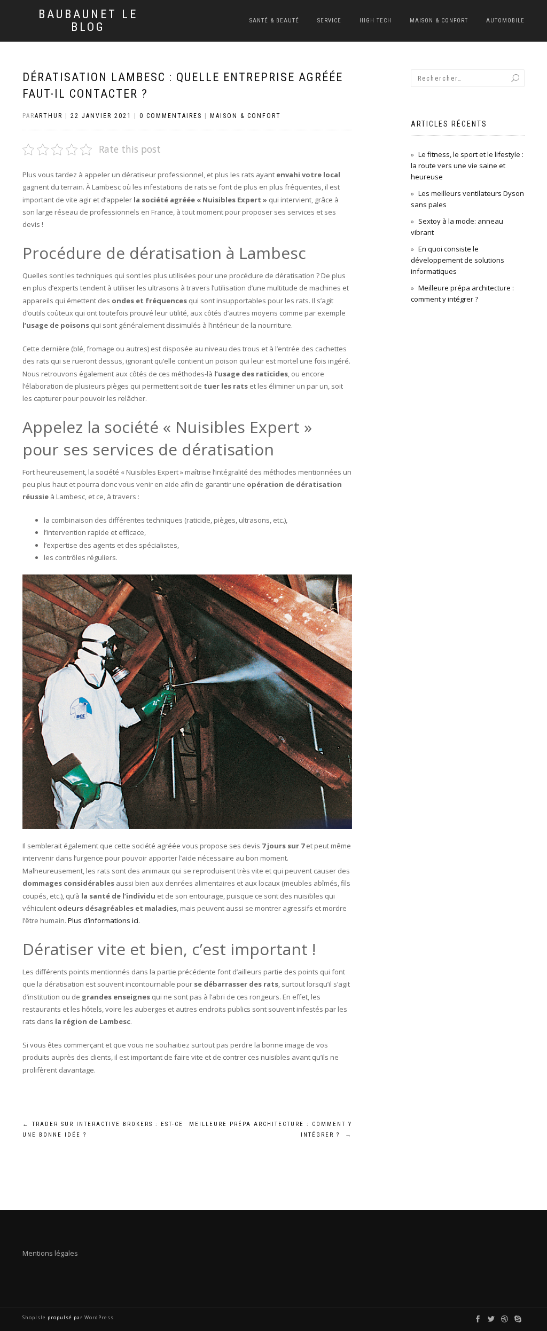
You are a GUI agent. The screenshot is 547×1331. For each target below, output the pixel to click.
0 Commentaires (170, 116)
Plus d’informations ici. (104, 920)
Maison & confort (439, 20)
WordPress (98, 1317)
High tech (376, 20)
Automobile (505, 20)
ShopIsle (35, 1317)
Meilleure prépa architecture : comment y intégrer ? (270, 1129)
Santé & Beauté (274, 20)
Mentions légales (50, 1253)
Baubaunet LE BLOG (88, 21)
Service (329, 20)
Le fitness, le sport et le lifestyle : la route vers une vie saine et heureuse (467, 165)
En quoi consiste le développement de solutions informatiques (457, 260)
